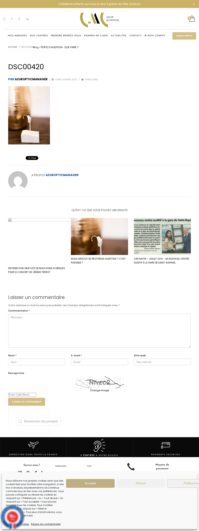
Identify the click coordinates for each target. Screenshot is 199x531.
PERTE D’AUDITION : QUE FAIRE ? (60, 47)
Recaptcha (16, 373)
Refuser (141, 483)
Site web (140, 355)
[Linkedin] (30, 19)
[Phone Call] (131, 469)
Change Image (99, 390)
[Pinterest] (14, 19)
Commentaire (19, 311)
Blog (35, 47)
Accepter (90, 483)
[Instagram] (7, 19)
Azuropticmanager (31, 79)
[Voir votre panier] (191, 19)
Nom (12, 355)
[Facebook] (22, 19)
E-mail (76, 355)
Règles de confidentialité (45, 524)
